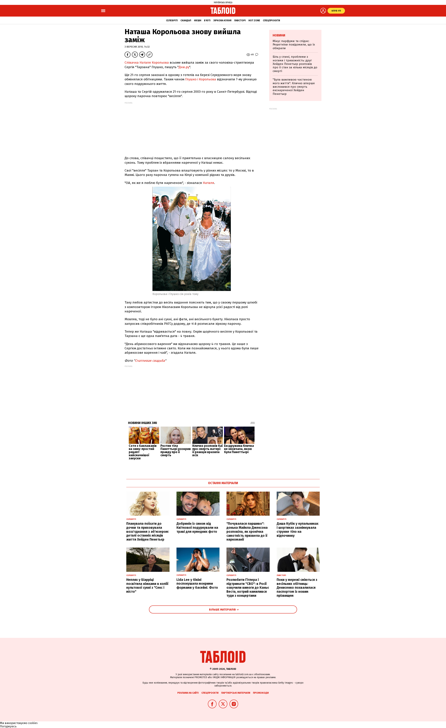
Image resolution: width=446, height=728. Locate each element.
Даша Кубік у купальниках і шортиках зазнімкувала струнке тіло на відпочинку (297, 529)
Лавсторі (240, 20)
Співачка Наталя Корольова (147, 62)
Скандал (185, 20)
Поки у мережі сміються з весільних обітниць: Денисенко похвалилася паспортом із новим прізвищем (297, 588)
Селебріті (172, 20)
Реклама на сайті (188, 692)
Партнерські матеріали (235, 692)
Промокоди (261, 692)
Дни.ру (184, 67)
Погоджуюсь (8, 726)
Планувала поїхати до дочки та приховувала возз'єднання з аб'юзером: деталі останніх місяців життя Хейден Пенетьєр (147, 531)
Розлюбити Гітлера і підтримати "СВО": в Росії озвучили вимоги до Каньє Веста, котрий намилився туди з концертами (247, 588)
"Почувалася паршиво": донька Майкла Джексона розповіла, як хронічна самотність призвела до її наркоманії (247, 531)
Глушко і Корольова (200, 79)
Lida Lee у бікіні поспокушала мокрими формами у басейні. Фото (197, 584)
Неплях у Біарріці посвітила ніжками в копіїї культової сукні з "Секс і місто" (147, 586)
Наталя (208, 183)
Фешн (197, 20)
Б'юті (207, 20)
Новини (279, 35)
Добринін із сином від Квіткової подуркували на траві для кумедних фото (197, 528)
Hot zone (254, 20)
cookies (33, 723)
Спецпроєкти (271, 20)
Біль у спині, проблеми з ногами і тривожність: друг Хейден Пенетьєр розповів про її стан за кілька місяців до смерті (295, 64)
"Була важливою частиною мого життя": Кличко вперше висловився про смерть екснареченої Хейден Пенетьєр (294, 87)
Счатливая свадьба (150, 361)
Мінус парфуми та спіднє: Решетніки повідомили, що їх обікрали (294, 44)
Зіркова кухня (222, 20)
